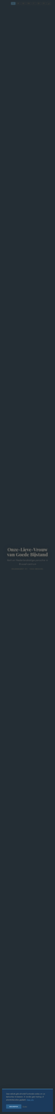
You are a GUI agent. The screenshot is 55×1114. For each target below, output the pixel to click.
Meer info (30, 1100)
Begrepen (13, 1107)
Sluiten (25, 1106)
